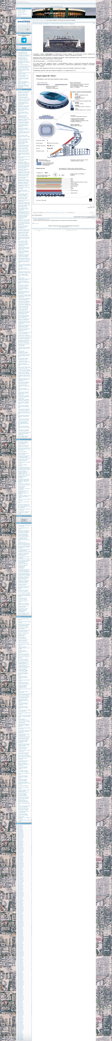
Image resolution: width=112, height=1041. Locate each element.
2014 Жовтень (20, 923)
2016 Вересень (21, 952)
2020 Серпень (20, 1010)
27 (23, 29)
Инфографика (55, 212)
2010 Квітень (20, 857)
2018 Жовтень (20, 982)
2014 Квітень (20, 916)
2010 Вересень (21, 863)
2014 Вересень (21, 922)
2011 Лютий (20, 869)
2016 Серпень (20, 950)
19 (22, 27)
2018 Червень (20, 978)
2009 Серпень (20, 847)
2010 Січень (20, 853)
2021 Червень (20, 1022)
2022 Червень (20, 1035)
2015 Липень (20, 934)
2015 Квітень (20, 931)
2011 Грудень (20, 882)
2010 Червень (20, 859)
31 (18, 30)
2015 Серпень (20, 936)
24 (18, 29)
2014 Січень (20, 912)
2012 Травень (20, 888)
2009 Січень (20, 838)
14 (25, 26)
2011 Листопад (21, 880)
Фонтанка (92, 206)
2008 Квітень (20, 829)
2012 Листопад (21, 895)
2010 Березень (21, 856)
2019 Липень (20, 994)
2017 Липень (20, 964)
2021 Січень (20, 1016)
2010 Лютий (20, 854)
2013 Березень (21, 900)
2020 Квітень (20, 1005)
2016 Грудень (20, 955)
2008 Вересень (21, 834)
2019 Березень (21, 989)
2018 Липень (20, 979)
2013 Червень (20, 904)
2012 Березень (21, 885)
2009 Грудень (20, 852)
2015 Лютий (20, 928)
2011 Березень (21, 870)
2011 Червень (20, 874)
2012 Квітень (20, 886)
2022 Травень (20, 1034)
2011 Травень (20, 873)
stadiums (45, 212)
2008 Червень (20, 831)
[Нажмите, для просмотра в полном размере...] (64, 51)
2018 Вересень (21, 981)
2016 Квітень (20, 946)
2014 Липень (20, 920)
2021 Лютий (20, 1017)
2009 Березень (21, 841)
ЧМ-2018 (50, 212)
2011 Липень (20, 875)
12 (22, 26)
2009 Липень (20, 846)
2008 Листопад (21, 836)
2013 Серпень (20, 906)
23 (29, 27)
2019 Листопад (21, 998)
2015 (38, 20)
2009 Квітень (20, 842)
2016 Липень (20, 949)
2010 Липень (20, 861)
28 (25, 29)
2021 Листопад (21, 1028)
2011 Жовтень (20, 879)
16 (29, 26)
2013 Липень (20, 905)
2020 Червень (20, 1007)
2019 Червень (20, 992)
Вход (67, 226)
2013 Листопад (21, 910)
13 (23, 26)
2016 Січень (20, 942)
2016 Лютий (20, 943)
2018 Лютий (20, 973)
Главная (51, 6)
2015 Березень (21, 930)
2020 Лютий (20, 1002)
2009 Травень (20, 843)
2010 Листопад (21, 866)
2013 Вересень (21, 907)
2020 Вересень (21, 1011)
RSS (28, 2)
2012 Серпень (20, 891)
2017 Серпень (20, 965)
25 (20, 29)
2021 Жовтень (20, 1027)
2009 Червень (20, 845)
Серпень (41, 20)
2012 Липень (20, 890)
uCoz (39, 230)
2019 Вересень (21, 996)
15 (27, 26)
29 (27, 29)
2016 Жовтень (20, 953)
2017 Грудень (20, 970)
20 (23, 27)
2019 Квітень (20, 990)
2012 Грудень (20, 896)
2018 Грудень (20, 985)
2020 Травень (20, 1006)
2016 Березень (21, 944)
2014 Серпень (20, 921)
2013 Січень (20, 898)
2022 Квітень (20, 1033)
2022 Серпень (20, 1038)
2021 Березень (21, 1018)
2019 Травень (20, 991)
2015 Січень (20, 927)
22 (27, 27)
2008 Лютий (20, 827)
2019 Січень (20, 986)
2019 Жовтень (20, 997)
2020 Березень (21, 1003)
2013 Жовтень (20, 909)
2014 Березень (21, 915)
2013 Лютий (20, 899)
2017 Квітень (20, 960)
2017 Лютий (20, 958)
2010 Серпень (20, 862)
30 (29, 29)
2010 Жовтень (20, 864)
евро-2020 (62, 212)
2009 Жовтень (20, 850)
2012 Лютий (20, 884)
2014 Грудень (20, 926)
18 (20, 27)
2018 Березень (21, 974)
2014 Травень (20, 917)
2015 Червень (20, 933)
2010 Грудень (20, 867)
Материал (47, 219)
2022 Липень (20, 1037)
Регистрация (57, 6)
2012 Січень (20, 883)
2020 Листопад (21, 1013)
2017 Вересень (21, 966)
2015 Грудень (20, 941)
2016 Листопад (21, 954)
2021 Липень (20, 1023)
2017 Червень (20, 963)
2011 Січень (20, 868)
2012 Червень (20, 889)
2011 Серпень (20, 877)
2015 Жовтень (20, 938)
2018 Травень (20, 976)
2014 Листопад (21, 925)
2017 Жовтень (20, 968)
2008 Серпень (20, 832)
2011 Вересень (21, 878)
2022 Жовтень (20, 1039)
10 (18, 26)
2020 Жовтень (20, 1012)
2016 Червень (20, 948)
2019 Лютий (20, 987)
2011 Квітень (20, 872)
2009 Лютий (20, 840)
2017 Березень (21, 959)
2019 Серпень (20, 995)
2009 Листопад (21, 851)
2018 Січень (20, 971)
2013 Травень (20, 902)
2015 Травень (20, 932)
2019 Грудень (20, 1000)
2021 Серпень (20, 1024)
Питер (59, 212)
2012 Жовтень (20, 894)
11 (20, 26)
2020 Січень (20, 1001)
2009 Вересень (21, 848)
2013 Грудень (20, 911)
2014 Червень (20, 918)
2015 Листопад (21, 939)
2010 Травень (20, 858)
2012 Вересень (21, 893)
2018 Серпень (20, 980)
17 (18, 27)
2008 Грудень (20, 837)
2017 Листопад (21, 969)
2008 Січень (20, 826)
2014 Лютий (20, 914)
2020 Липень (20, 1008)
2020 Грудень (20, 1014)
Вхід (61, 6)
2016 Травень (20, 947)
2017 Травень (20, 962)
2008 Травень (20, 830)
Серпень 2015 (26, 20)
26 (22, 29)
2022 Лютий (20, 1032)
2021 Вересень (21, 1026)
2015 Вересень (21, 937)
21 (25, 27)
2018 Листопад (21, 984)
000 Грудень (20, 825)
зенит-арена (66, 212)
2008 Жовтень (20, 835)
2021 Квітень (20, 1019)
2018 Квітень (20, 975)
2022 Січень (20, 1030)
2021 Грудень (20, 1029)
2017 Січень (20, 957)
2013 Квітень (20, 901)
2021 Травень (20, 1021)
